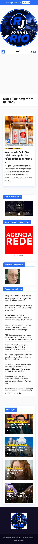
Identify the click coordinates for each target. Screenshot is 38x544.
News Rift (32, 537)
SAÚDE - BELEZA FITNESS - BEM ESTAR (17, 421)
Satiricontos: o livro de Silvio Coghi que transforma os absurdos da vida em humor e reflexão (19, 390)
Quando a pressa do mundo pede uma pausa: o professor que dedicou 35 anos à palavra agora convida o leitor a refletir (18, 367)
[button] (31, 52)
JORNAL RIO (18, 148)
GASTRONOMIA (9, 148)
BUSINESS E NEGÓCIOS (13, 444)
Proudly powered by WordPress (13, 537)
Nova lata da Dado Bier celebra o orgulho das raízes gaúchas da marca (18, 155)
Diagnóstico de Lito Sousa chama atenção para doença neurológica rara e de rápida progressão (18, 297)
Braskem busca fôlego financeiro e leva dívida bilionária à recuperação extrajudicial (19, 307)
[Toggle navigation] (17, 52)
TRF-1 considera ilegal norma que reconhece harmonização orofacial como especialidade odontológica (18, 337)
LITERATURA (18, 467)
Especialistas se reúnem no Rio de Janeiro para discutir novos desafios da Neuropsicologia (18, 327)
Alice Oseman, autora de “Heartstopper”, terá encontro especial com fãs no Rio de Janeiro (18, 317)
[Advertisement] (19, 74)
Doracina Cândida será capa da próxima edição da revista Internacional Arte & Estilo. (16, 347)
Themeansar (20, 540)
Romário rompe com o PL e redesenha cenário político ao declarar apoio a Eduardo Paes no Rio (18, 379)
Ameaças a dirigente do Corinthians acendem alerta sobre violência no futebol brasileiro (18, 356)
